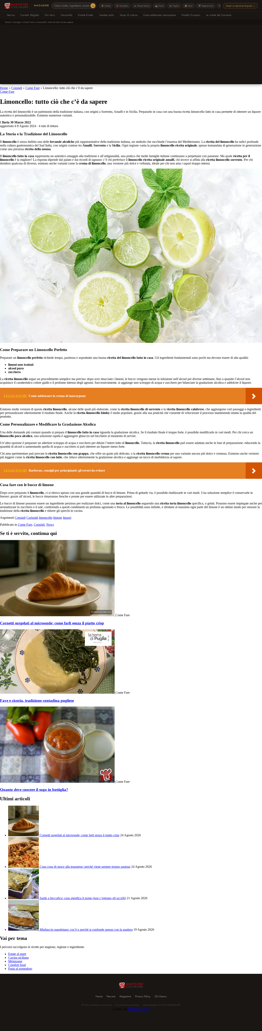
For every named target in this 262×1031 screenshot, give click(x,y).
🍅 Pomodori (122, 5)
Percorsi (111, 996)
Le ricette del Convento (219, 15)
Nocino (11, 15)
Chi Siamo (160, 996)
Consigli (17, 22)
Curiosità (32, 517)
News (50, 524)
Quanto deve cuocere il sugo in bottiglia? (34, 789)
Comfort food (17, 965)
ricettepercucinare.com (101, 1004)
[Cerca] (92, 5)
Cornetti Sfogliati (29, 15)
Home (8, 22)
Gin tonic (50, 15)
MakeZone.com (138, 1009)
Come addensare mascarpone (159, 15)
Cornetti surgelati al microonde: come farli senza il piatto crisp (52, 623)
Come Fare (28, 22)
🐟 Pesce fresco (141, 5)
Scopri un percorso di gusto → (240, 5)
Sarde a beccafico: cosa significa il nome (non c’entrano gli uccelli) (83, 898)
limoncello (45, 517)
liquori (67, 517)
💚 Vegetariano (205, 5)
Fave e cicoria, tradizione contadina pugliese (37, 700)
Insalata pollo (106, 15)
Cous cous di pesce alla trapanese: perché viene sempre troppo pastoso (85, 866)
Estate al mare (17, 954)
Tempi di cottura (129, 15)
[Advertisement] (131, 55)
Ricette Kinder (85, 15)
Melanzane (15, 961)
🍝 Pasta (159, 5)
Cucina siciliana (18, 957)
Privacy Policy (142, 996)
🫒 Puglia (174, 5)
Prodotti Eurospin (191, 15)
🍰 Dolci (188, 5)
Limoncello (66, 15)
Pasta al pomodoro (20, 968)
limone (57, 517)
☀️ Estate (106, 5)
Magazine (41, 5)
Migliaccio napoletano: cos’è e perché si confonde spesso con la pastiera (86, 929)
